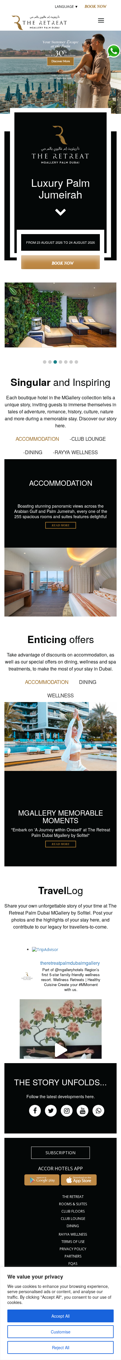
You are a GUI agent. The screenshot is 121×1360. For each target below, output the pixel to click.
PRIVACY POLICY (73, 1248)
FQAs (72, 1263)
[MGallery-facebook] (35, 1111)
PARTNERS (73, 1256)
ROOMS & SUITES (73, 1203)
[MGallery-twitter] (51, 1111)
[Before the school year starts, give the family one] (61, 1050)
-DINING (32, 452)
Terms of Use (73, 1241)
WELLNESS (60, 695)
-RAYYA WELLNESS (75, 452)
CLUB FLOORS (73, 1211)
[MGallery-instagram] (67, 1111)
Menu (105, 20)
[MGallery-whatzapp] (98, 1111)
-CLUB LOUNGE (88, 438)
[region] (60, 1313)
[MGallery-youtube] (82, 1111)
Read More (61, 525)
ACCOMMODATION (37, 438)
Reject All (60, 1347)
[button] (60, 63)
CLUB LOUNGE (73, 1218)
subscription (60, 1152)
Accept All (60, 1316)
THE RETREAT (73, 1196)
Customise (60, 1332)
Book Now (95, 6)
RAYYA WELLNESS (73, 1234)
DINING (87, 681)
